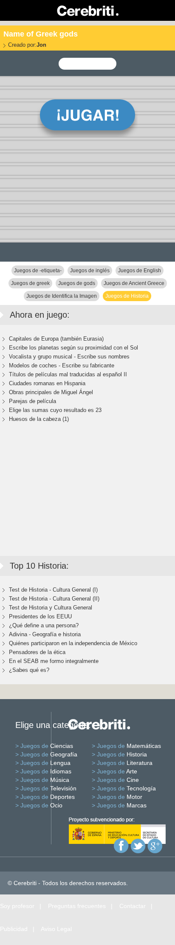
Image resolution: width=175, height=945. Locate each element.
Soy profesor (17, 906)
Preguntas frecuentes (77, 906)
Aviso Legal (56, 928)
